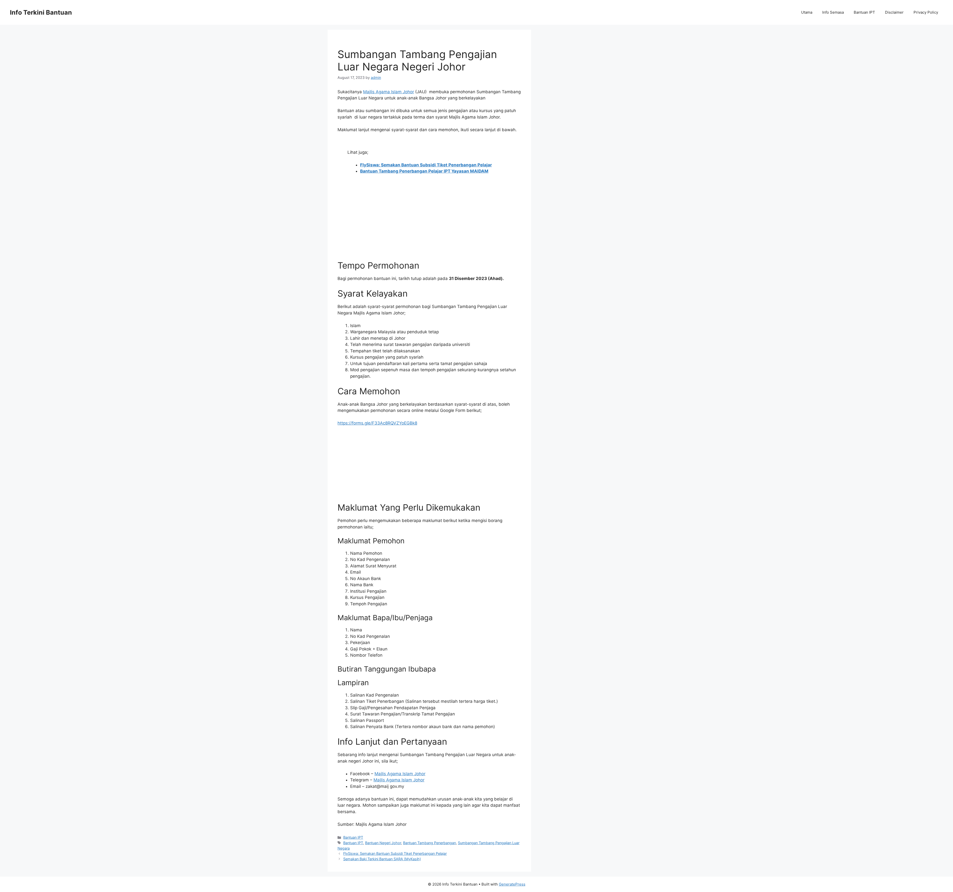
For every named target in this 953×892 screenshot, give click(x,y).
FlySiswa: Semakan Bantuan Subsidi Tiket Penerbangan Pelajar (395, 853)
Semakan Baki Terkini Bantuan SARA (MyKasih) (382, 859)
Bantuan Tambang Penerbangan (429, 843)
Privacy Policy (926, 12)
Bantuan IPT (864, 12)
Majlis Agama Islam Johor (388, 91)
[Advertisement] (429, 225)
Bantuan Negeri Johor (383, 843)
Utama (806, 12)
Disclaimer (894, 12)
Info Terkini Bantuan (41, 12)
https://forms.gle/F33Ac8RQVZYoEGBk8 (377, 423)
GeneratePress (512, 884)
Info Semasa (833, 12)
